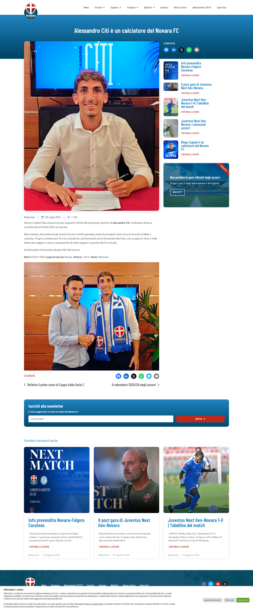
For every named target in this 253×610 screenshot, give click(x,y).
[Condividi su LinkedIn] (126, 376)
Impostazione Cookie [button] (212, 600)
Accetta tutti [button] (243, 600)
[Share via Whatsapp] (141, 376)
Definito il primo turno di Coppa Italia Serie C (55, 385)
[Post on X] (133, 376)
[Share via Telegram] (149, 376)
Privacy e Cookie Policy (94, 604)
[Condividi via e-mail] (156, 376)
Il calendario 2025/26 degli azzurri (134, 385)
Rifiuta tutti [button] (229, 600)
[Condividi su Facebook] (118, 376)
